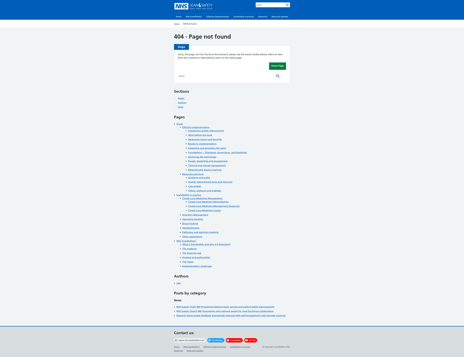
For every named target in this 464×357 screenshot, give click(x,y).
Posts (180, 107)
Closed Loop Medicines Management (202, 198)
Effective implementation (218, 16)
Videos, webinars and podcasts (204, 190)
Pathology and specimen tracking (200, 232)
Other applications (192, 236)
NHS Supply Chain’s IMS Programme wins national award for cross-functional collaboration (225, 311)
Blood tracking (190, 223)
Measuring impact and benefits (205, 139)
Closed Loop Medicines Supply (204, 210)
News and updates (280, 16)
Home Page (277, 65)
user (178, 283)
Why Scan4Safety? (194, 16)
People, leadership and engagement (208, 161)
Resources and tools (192, 174)
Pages (181, 98)
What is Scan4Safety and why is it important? (206, 244)
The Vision (188, 261)
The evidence (189, 248)
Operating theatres (192, 219)
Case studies (194, 186)
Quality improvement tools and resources (210, 182)
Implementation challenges (197, 266)
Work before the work (200, 135)
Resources (262, 16)
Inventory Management (195, 214)
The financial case (191, 253)
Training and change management (207, 165)
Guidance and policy (199, 177)
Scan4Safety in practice (243, 16)
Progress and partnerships (196, 257)
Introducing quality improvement (206, 130)
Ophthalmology (190, 228)
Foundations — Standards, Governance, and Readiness (217, 152)
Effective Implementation (196, 127)
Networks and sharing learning (204, 169)
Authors (182, 102)
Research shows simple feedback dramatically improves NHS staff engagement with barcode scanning (231, 315)
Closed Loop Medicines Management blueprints (214, 206)
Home (178, 16)
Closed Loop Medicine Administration (208, 201)
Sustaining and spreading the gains (207, 148)
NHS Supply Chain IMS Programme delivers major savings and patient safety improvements (225, 306)
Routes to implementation (202, 143)
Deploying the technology (202, 157)
